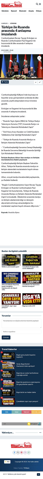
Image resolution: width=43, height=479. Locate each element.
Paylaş (6, 82)
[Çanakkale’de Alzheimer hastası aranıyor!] (31, 278)
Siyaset (14, 11)
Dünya (38, 11)
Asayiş (31, 11)
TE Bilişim (26, 468)
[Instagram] (25, 452)
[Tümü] (40, 433)
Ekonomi (22, 11)
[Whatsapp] (28, 452)
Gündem (5, 11)
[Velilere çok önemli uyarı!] (11, 260)
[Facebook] (14, 452)
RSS (8, 461)
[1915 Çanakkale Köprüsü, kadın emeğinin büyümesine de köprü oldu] (11, 278)
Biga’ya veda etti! (28, 306)
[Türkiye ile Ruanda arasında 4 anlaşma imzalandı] (21, 67)
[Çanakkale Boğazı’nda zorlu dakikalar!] (31, 260)
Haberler (4, 23)
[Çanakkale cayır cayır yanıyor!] (11, 299)
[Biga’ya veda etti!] (31, 299)
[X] (18, 452)
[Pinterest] (21, 452)
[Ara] (37, 4)
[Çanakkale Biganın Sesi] (11, 4)
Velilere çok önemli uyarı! (10, 267)
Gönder (6, 337)
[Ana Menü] (40, 4)
